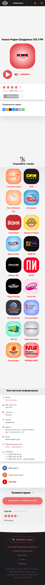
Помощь (22, 563)
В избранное (12, 96)
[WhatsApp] (23, 109)
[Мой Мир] (13, 109)
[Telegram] (20, 109)
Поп (7, 400)
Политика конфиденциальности (23, 547)
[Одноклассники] (7, 109)
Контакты (22, 555)
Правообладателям (22, 551)
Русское (13, 400)
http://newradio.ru (13, 447)
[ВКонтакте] (3, 109)
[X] (10, 109)
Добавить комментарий (22, 501)
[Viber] (16, 109)
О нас (22, 559)
